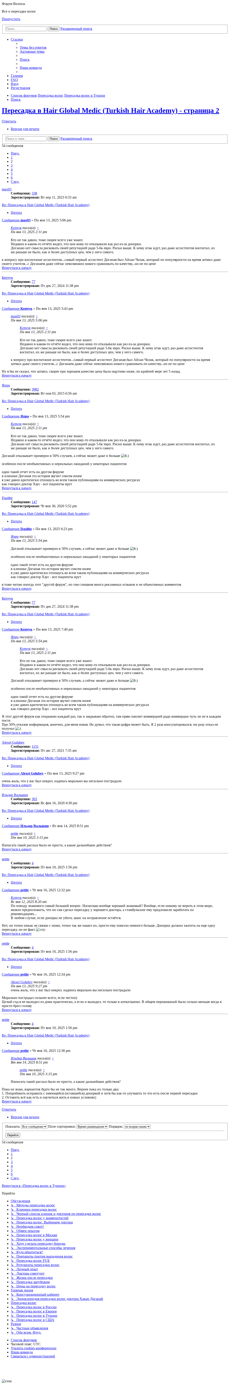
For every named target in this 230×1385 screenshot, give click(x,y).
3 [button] (12, 165)
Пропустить (11, 19)
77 (33, 282)
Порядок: (116, 1126)
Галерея (17, 76)
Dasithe (7, 498)
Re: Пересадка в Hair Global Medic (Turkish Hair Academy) (45, 205)
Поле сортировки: (62, 1126)
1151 (35, 746)
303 (34, 799)
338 (34, 193)
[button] (15, 153)
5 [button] (12, 173)
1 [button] (12, 157)
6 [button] (12, 177)
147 (34, 502)
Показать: (13, 1126)
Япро (6, 385)
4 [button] (12, 169)
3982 (35, 389)
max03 (6, 189)
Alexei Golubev (13, 742)
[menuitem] (33, 47)
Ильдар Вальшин (15, 795)
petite (14, 833)
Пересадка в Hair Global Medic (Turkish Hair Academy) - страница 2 (110, 110)
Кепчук (16, 228)
